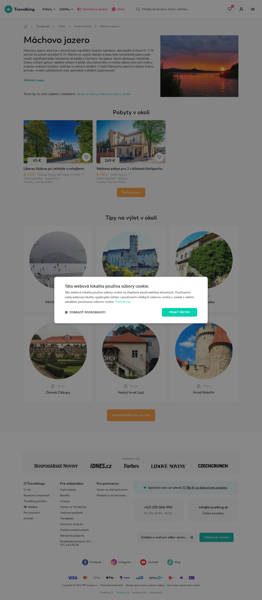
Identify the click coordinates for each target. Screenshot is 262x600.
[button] (85, 312)
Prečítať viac (123, 302)
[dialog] (131, 300)
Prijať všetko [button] (179, 312)
